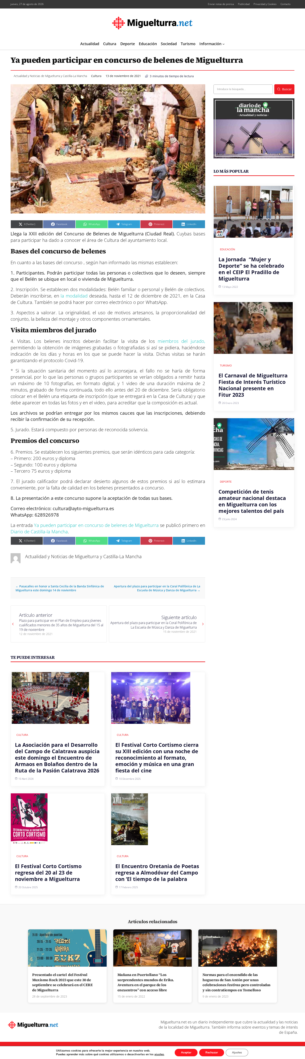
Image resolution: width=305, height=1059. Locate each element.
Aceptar (186, 1052)
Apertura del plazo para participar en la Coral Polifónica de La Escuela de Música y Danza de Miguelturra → (157, 588)
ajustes (159, 1054)
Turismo (226, 365)
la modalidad (73, 296)
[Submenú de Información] (223, 44)
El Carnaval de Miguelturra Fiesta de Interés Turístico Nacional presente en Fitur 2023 (253, 385)
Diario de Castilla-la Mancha (39, 531)
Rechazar (211, 1052)
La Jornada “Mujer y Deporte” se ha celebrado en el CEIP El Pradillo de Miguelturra (251, 269)
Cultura (96, 76)
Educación (227, 249)
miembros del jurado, (180, 341)
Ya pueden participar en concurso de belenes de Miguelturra (96, 525)
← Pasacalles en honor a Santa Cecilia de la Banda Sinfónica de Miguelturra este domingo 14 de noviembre (60, 588)
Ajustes (237, 1052)
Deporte (226, 481)
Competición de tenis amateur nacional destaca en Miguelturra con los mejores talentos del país (252, 501)
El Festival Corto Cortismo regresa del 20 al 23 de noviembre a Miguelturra (48, 872)
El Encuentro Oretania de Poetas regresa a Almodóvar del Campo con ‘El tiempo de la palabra (157, 872)
